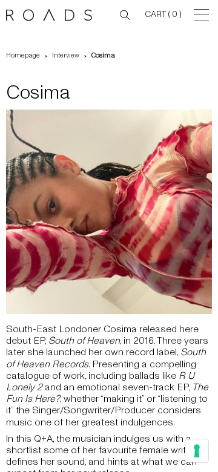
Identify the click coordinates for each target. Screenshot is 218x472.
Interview (65, 55)
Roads (51, 15)
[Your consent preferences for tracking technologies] (196, 450)
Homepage (23, 55)
